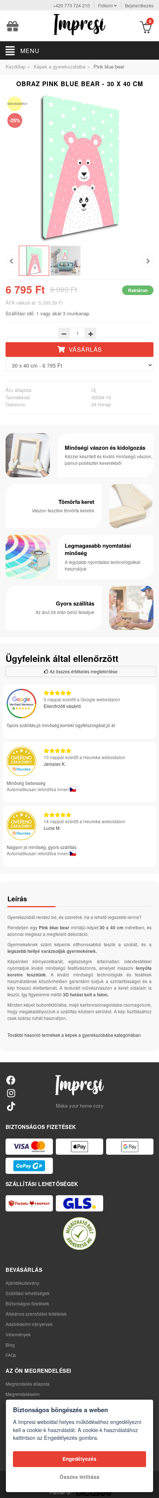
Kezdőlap (16, 66)
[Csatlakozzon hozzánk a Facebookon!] (11, 1079)
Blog (10, 1344)
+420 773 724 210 (71, 5)
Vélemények (18, 1334)
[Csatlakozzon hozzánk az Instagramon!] (11, 1092)
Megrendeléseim (23, 1394)
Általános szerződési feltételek (36, 1314)
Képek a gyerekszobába (59, 66)
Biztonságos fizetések (27, 1303)
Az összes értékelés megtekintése (83, 671)
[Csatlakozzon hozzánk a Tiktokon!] (11, 1106)
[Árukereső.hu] (79, 1233)
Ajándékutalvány (22, 1283)
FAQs (11, 1355)
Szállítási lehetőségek (28, 1293)
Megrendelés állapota (28, 1384)
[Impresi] (79, 24)
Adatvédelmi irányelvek (29, 1324)
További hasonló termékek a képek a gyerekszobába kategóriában (74, 1035)
